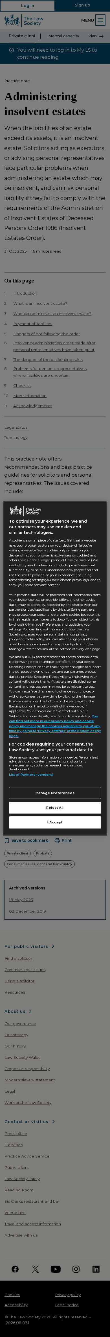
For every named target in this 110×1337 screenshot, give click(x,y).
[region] (55, 668)
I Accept (55, 823)
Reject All (55, 808)
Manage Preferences (55, 793)
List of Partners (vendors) (31, 775)
